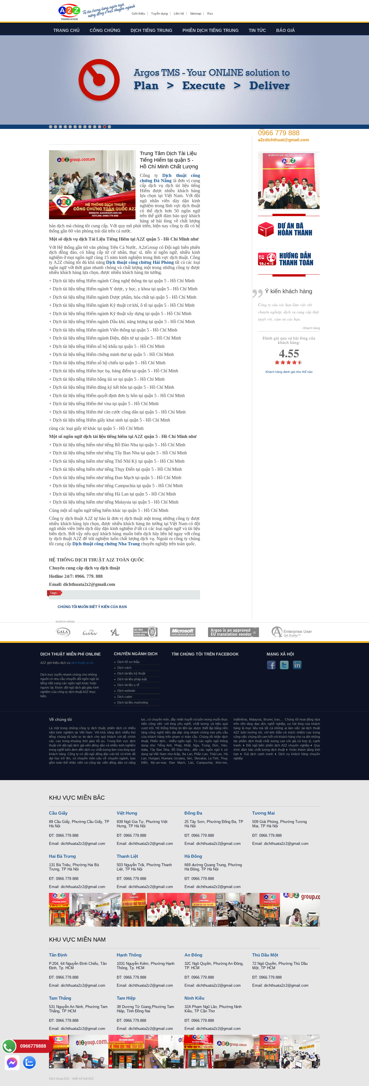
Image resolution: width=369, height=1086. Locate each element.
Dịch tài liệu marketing (132, 702)
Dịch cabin (124, 696)
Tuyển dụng (159, 13)
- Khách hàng (310, 328)
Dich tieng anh (69, 12)
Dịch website (126, 690)
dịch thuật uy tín (81, 662)
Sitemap (195, 13)
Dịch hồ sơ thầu (128, 662)
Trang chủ (66, 30)
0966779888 (33, 1046)
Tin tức (257, 30)
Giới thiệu (138, 13)
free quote (285, 233)
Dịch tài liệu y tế (128, 685)
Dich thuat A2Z (59, 1078)
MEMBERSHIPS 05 (183, 632)
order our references (290, 259)
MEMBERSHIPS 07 (292, 632)
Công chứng (105, 30)
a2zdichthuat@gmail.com (283, 140)
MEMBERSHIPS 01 (63, 632)
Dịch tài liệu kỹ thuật (131, 673)
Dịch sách (124, 667)
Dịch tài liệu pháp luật (132, 679)
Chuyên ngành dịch (135, 653)
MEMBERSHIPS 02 (90, 632)
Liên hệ (179, 13)
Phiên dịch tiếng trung (210, 30)
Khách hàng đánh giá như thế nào (289, 372)
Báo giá (285, 30)
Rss (210, 13)
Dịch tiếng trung (151, 30)
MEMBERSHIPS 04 (145, 632)
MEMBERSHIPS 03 (115, 632)
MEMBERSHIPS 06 (234, 632)
